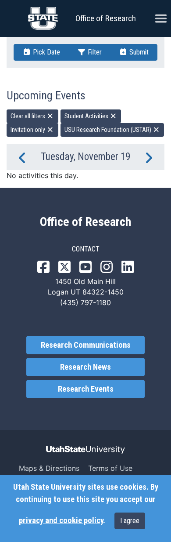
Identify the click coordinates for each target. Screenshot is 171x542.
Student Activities (87, 116)
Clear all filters (28, 116)
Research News (85, 367)
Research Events (86, 389)
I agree (129, 521)
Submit (138, 52)
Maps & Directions (49, 468)
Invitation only (28, 129)
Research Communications (86, 345)
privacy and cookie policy (61, 520)
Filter (94, 52)
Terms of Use (110, 468)
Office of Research (105, 18)
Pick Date (45, 52)
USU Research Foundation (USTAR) (108, 129)
